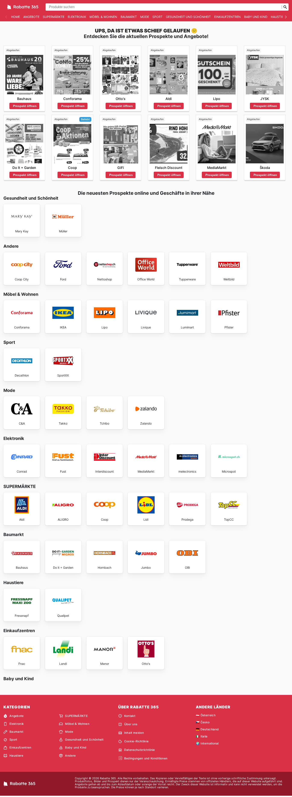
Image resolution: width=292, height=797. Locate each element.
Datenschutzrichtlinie (139, 750)
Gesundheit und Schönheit (188, 17)
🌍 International (207, 743)
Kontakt (129, 716)
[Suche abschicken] (285, 7)
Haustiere (279, 17)
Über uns (130, 724)
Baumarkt (129, 17)
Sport (157, 17)
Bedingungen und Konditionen (146, 758)
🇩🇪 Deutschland (207, 729)
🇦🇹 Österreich (205, 715)
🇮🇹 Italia (202, 736)
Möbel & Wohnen (103, 17)
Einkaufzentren (227, 17)
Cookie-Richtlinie (136, 741)
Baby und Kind (255, 17)
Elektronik (77, 17)
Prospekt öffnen (25, 106)
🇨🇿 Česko (202, 722)
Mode (144, 17)
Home (15, 17)
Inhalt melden (134, 732)
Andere (70, 755)
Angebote (31, 17)
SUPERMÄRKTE (53, 17)
